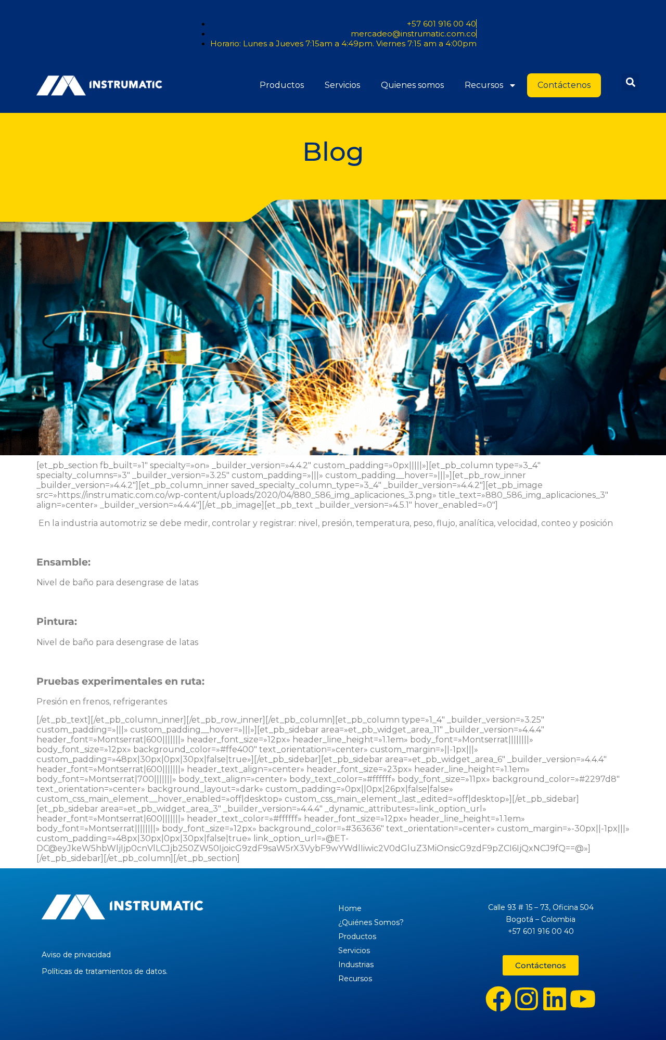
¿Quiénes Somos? (371, 922)
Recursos (484, 85)
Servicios (342, 85)
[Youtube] (583, 999)
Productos (282, 85)
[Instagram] (527, 999)
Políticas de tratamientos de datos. (105, 971)
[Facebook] (498, 999)
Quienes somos (412, 85)
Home (350, 908)
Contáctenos (564, 85)
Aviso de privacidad (76, 954)
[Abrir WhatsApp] (640, 1014)
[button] (630, 82)
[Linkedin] (555, 999)
